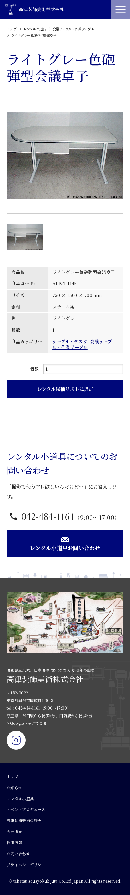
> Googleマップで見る (27, 723)
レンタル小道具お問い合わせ (65, 548)
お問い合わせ (18, 853)
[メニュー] (120, 9)
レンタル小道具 (34, 29)
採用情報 (14, 842)
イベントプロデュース (26, 809)
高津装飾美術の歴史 (24, 820)
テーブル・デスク (69, 341)
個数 (34, 369)
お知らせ (14, 787)
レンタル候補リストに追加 (65, 388)
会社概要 (14, 831)
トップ (11, 29)
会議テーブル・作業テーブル (73, 29)
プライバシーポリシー (26, 864)
